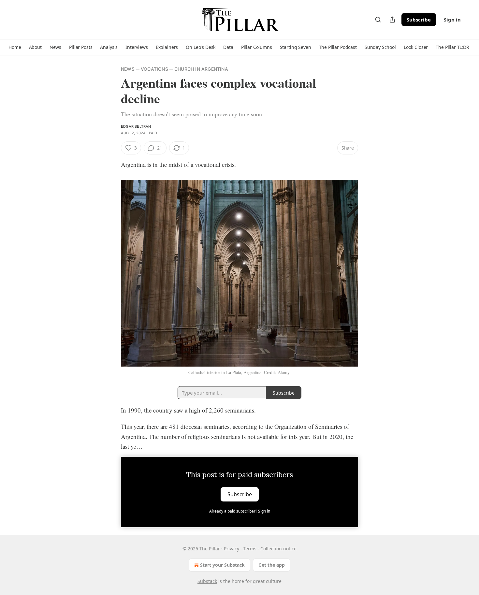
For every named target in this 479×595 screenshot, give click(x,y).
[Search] (378, 19)
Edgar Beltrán (136, 126)
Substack (207, 581)
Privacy (231, 548)
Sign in (452, 19)
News (128, 69)
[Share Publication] (392, 19)
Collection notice (278, 548)
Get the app (271, 565)
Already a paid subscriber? (239, 511)
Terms (249, 548)
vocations (154, 69)
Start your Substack (222, 565)
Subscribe (419, 19)
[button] (15, 47)
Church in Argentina (201, 69)
